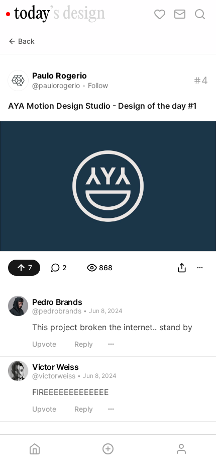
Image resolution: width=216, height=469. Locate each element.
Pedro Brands (57, 302)
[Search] (200, 14)
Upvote (44, 344)
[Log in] (181, 449)
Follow (98, 85)
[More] (200, 268)
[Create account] (108, 449)
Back (26, 41)
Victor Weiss (55, 367)
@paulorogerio (56, 85)
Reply (83, 344)
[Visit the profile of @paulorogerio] (18, 80)
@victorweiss (53, 375)
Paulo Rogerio (59, 75)
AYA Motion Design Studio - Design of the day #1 (102, 106)
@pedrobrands (56, 310)
